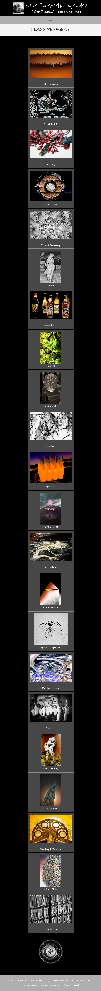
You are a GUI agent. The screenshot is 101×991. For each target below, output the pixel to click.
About (35, 980)
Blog (89, 980)
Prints (41, 980)
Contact (48, 980)
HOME (10, 980)
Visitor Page (50, 982)
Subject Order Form (60, 980)
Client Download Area (78, 980)
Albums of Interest (21, 980)
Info (31, 980)
